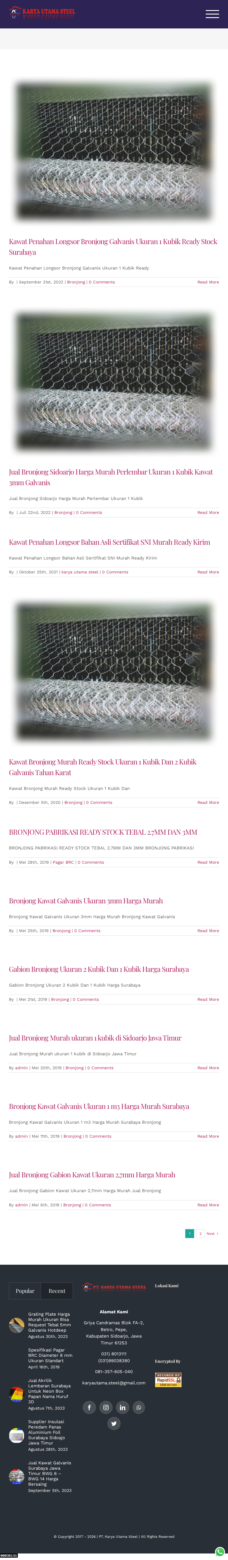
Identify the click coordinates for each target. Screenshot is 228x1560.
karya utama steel (79, 572)
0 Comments (102, 282)
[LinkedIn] (122, 1407)
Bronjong (76, 282)
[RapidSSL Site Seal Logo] (168, 1375)
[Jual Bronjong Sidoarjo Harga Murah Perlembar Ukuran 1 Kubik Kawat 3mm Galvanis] (114, 382)
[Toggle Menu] (212, 14)
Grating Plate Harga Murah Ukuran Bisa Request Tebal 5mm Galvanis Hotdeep (49, 1322)
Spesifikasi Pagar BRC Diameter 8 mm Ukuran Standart (50, 1355)
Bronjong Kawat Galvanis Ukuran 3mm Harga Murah (86, 900)
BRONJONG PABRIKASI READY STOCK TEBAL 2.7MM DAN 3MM (103, 831)
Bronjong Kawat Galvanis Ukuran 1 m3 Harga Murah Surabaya (99, 1106)
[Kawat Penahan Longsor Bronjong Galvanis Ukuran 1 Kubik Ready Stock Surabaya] (114, 151)
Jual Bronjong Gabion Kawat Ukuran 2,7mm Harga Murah (92, 1174)
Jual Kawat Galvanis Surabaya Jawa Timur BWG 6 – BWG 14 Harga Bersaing (49, 1473)
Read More (208, 282)
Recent (57, 1290)
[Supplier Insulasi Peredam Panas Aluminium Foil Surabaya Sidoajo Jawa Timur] (16, 1435)
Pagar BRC (63, 862)
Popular (25, 1290)
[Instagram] (106, 1407)
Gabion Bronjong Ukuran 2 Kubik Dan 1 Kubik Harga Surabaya (99, 969)
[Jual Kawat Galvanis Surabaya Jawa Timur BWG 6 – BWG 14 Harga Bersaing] (16, 1476)
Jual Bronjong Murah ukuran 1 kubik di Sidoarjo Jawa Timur (95, 1037)
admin (21, 1067)
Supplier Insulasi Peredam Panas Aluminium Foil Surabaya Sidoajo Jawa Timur (46, 1432)
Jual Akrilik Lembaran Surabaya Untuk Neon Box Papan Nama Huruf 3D (49, 1391)
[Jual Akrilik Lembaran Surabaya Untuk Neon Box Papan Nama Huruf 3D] (16, 1394)
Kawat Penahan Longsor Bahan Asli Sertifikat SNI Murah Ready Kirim (109, 541)
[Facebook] (89, 1407)
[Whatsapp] (139, 1407)
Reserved (167, 1537)
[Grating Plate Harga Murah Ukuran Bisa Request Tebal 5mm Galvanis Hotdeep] (16, 1325)
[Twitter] (114, 1423)
